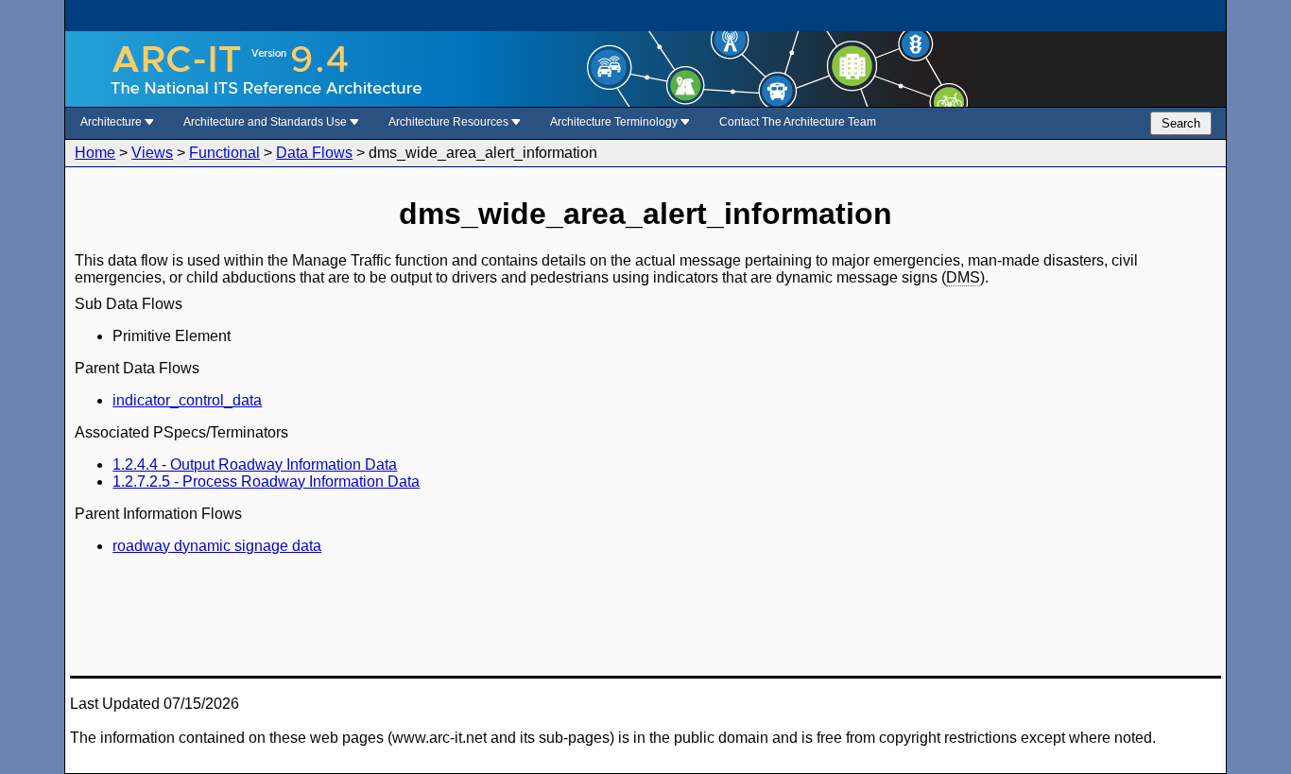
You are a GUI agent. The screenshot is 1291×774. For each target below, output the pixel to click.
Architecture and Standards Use (266, 122)
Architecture (112, 122)
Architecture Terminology (615, 122)
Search (1181, 123)
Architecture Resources (449, 122)
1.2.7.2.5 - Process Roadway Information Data (266, 481)
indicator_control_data (187, 400)
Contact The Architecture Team (797, 122)
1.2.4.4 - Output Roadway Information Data (254, 464)
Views (152, 153)
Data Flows (314, 153)
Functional (224, 153)
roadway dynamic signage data (216, 546)
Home (95, 153)
